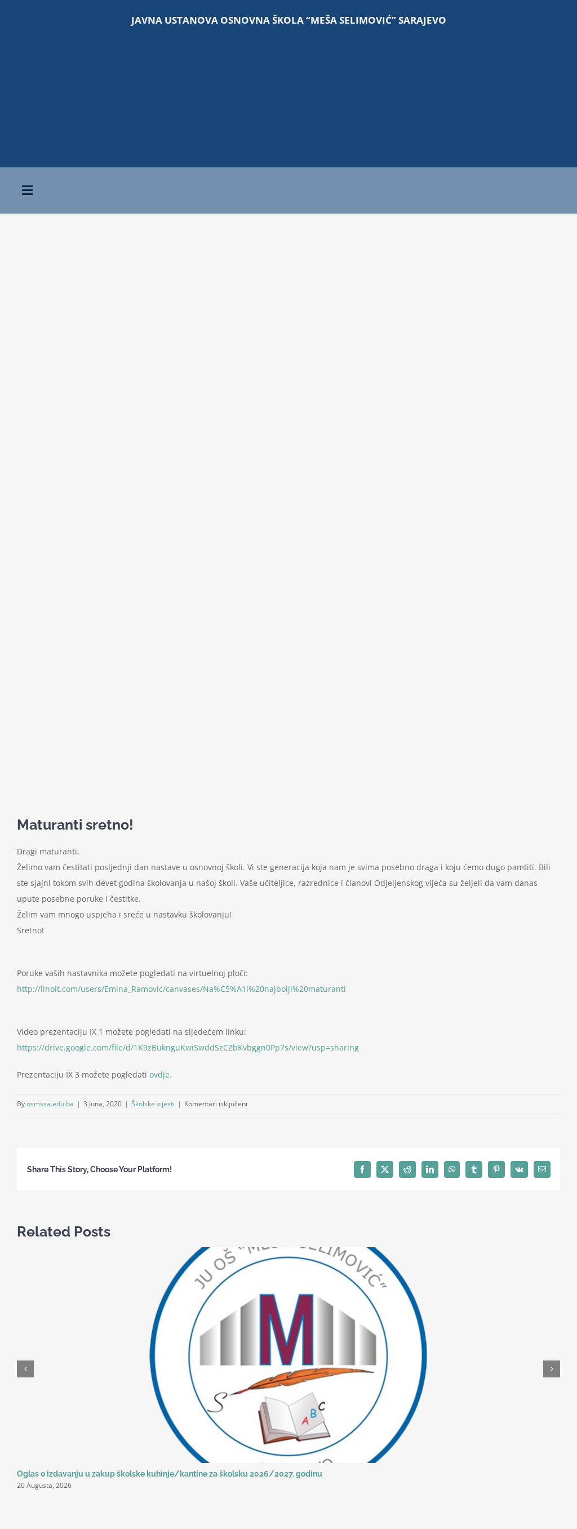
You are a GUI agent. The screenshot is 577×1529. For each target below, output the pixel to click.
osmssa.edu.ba (50, 1104)
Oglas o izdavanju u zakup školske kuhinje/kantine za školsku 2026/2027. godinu (169, 1473)
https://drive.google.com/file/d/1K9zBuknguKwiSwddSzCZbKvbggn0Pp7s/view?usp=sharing (188, 1047)
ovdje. (160, 1074)
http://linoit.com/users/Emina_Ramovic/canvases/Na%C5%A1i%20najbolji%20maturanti (181, 988)
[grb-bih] (288, 110)
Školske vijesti (153, 1104)
